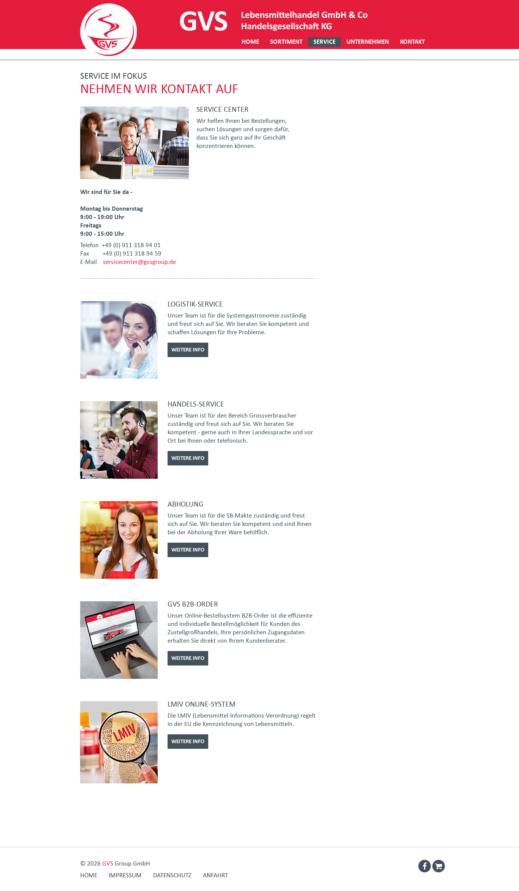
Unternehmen (368, 42)
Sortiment (286, 42)
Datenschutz (172, 875)
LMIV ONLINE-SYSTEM (202, 704)
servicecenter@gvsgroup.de (139, 262)
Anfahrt (215, 875)
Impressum (125, 875)
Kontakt (412, 42)
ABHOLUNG (186, 504)
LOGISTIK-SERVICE (195, 304)
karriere (255, 51)
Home (250, 42)
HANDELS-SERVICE (196, 404)
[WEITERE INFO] (188, 340)
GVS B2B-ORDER (193, 604)
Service (324, 42)
